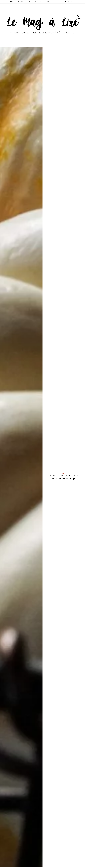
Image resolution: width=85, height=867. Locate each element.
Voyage (41, 1)
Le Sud (28, 1)
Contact (48, 1)
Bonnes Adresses (20, 1)
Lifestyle (34, 1)
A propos (12, 1)
